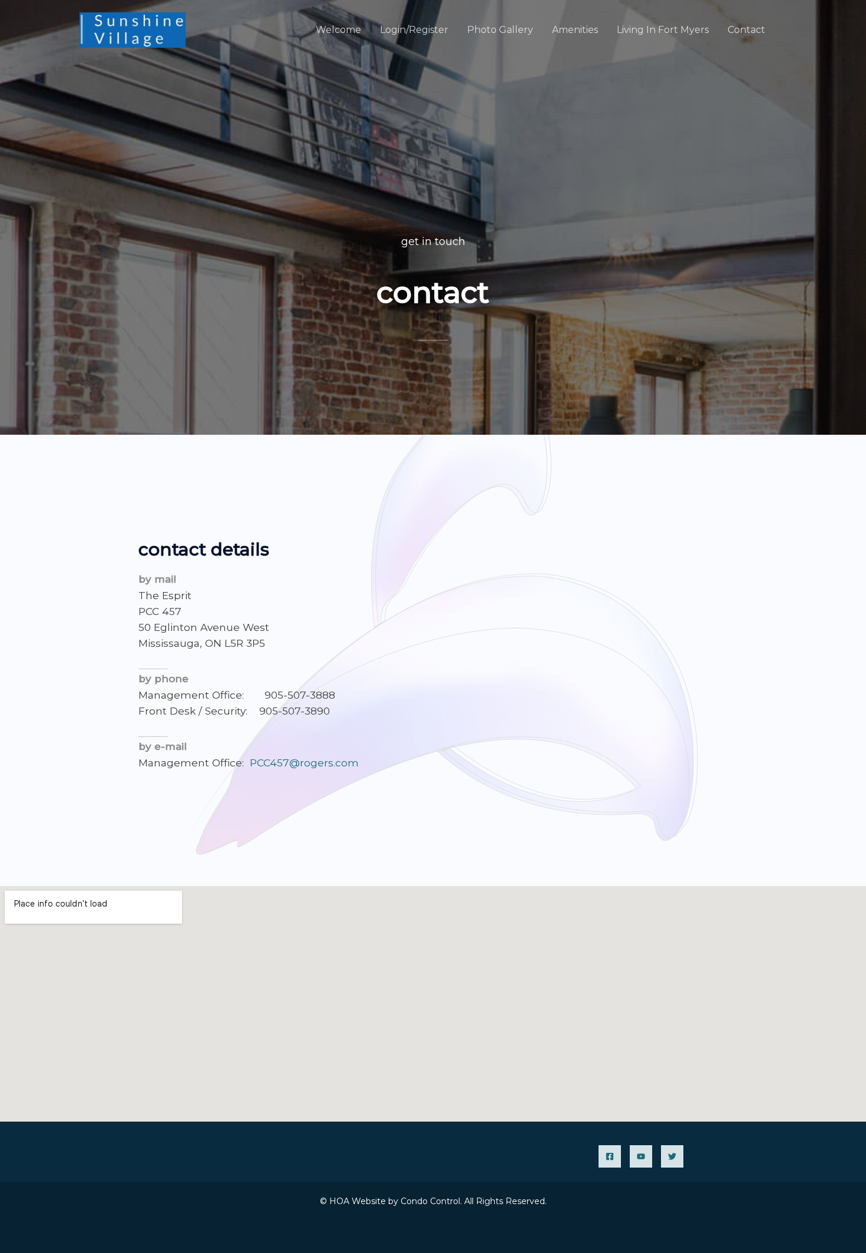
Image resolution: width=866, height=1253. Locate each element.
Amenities (575, 29)
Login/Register (414, 29)
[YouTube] (641, 1156)
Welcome (338, 29)
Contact (746, 29)
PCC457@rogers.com (304, 762)
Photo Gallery (500, 29)
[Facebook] (610, 1156)
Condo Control (430, 1201)
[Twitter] (672, 1156)
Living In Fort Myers (663, 29)
